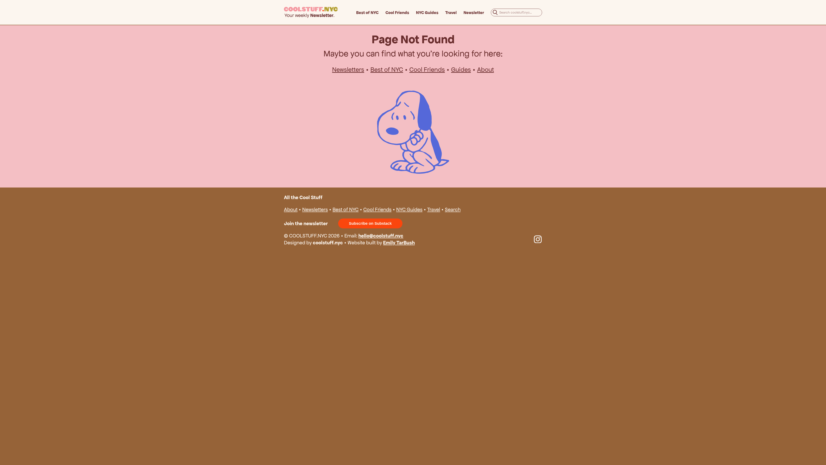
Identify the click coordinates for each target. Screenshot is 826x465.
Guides (461, 69)
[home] (320, 12)
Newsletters (348, 69)
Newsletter (474, 12)
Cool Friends (397, 12)
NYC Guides (427, 12)
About (485, 69)
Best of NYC (367, 12)
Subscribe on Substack (370, 223)
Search (453, 209)
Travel (451, 12)
